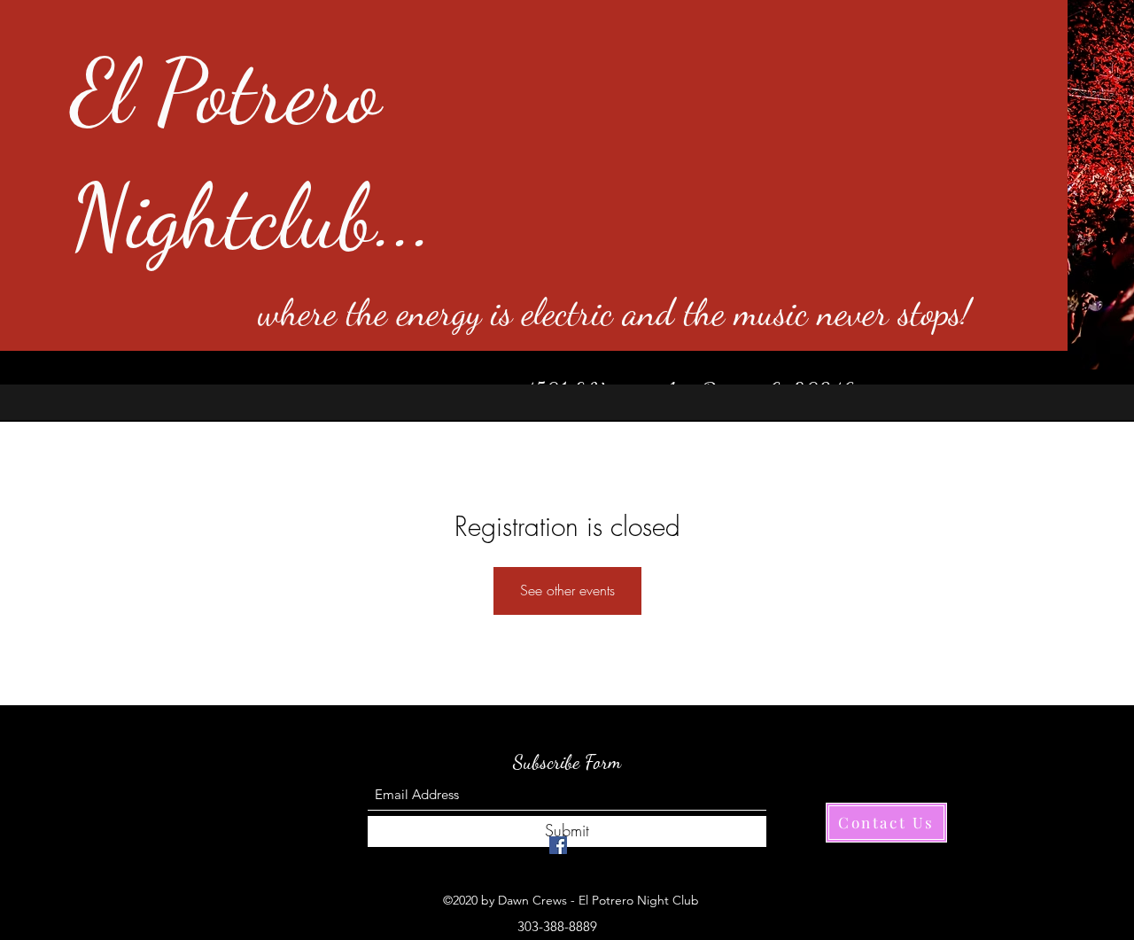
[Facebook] (558, 845)
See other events (567, 590)
